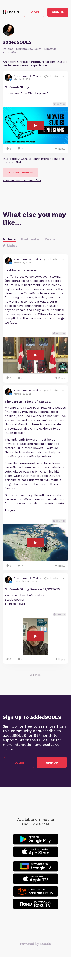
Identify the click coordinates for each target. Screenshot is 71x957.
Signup (58, 12)
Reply (61, 148)
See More (35, 674)
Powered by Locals (35, 944)
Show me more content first (22, 180)
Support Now (19, 172)
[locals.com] (11, 12)
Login (34, 12)
